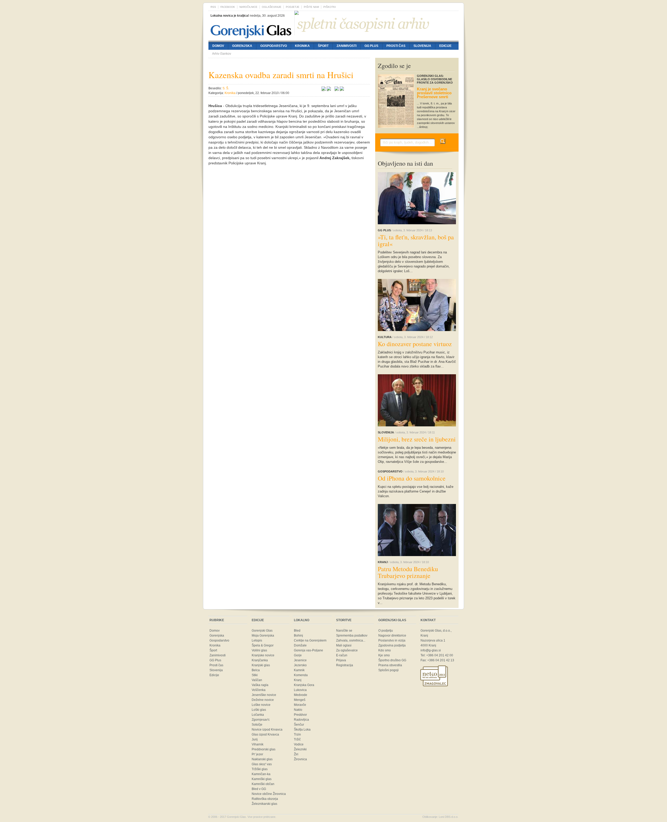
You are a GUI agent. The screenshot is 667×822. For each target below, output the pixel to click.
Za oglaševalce (347, 650)
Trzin (297, 734)
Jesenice (300, 660)
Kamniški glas (261, 779)
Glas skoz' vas (262, 764)
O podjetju (385, 630)
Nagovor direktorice (392, 635)
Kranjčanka (260, 660)
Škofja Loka (302, 729)
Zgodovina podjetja (392, 645)
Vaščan (257, 680)
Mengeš (299, 700)
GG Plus (371, 46)
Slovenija (422, 46)
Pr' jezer (257, 754)
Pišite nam (311, 6)
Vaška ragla (260, 685)
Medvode (300, 695)
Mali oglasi (343, 645)
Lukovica (300, 690)
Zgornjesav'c (261, 719)
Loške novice (261, 705)
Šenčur (299, 724)
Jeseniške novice (264, 695)
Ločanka (258, 715)
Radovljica (301, 719)
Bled (297, 630)
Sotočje (257, 724)
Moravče (300, 705)
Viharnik (257, 744)
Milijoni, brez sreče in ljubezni (417, 439)
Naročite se (344, 630)
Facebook (227, 6)
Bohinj (298, 635)
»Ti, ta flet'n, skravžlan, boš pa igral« (416, 240)
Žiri (296, 754)
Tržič (297, 739)
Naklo (298, 710)
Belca (256, 670)
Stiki (255, 675)
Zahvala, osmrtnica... (350, 640)
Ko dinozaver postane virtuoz (415, 344)
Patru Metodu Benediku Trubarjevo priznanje (408, 572)
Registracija (344, 665)
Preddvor (300, 715)
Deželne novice (263, 700)
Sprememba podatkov (351, 635)
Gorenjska (242, 46)
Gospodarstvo (273, 46)
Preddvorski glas (263, 749)
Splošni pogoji (388, 670)
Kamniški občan (263, 784)
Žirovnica (300, 759)
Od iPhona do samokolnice (412, 478)
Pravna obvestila (390, 665)
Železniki (300, 749)
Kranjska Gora (304, 685)
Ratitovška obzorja (265, 799)
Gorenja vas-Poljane (308, 650)
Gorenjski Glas (262, 630)
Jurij (255, 739)
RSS (213, 6)
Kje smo (384, 655)
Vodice (299, 744)
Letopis (257, 640)
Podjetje (292, 6)
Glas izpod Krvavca (265, 734)
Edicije (445, 46)
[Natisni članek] (342, 89)
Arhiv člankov (221, 53)
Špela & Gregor (263, 645)
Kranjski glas (261, 665)
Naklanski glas (262, 759)
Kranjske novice (263, 655)
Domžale (300, 645)
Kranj (297, 680)
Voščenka (258, 690)
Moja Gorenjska (263, 635)
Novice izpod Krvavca (267, 729)
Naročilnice (248, 6)
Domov (218, 46)
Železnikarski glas (264, 804)
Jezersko (300, 665)
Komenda (301, 675)
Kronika (302, 46)
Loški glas (259, 710)
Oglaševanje (271, 6)
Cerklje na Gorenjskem (310, 640)
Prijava (341, 660)
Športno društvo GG (392, 660)
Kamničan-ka (261, 774)
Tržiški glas (260, 769)
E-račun (341, 655)
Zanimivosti (346, 46)
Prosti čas (395, 46)
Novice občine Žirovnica (269, 794)
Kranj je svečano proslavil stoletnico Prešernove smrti (434, 93)
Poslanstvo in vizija (391, 640)
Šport (323, 46)
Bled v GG (259, 789)
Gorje (298, 655)
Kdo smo (384, 650)
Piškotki (329, 6)
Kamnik (299, 670)
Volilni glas (259, 650)
